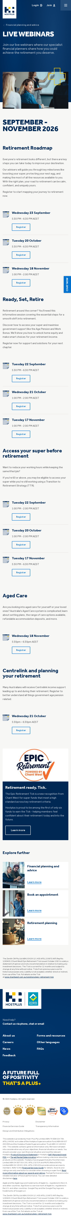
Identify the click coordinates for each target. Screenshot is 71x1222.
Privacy (6, 1122)
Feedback (9, 1055)
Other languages (48, 1042)
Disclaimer (40, 1122)
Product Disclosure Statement (24, 1155)
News (6, 1048)
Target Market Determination (23, 1157)
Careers (8, 1042)
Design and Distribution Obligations (18, 1131)
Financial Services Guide (13, 1126)
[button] (67, 284)
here (15, 1178)
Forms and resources (51, 1035)
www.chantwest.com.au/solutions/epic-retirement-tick (29, 977)
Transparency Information (47, 1126)
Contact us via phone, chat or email (23, 1024)
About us (9, 1035)
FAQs (40, 1048)
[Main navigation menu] (65, 5)
